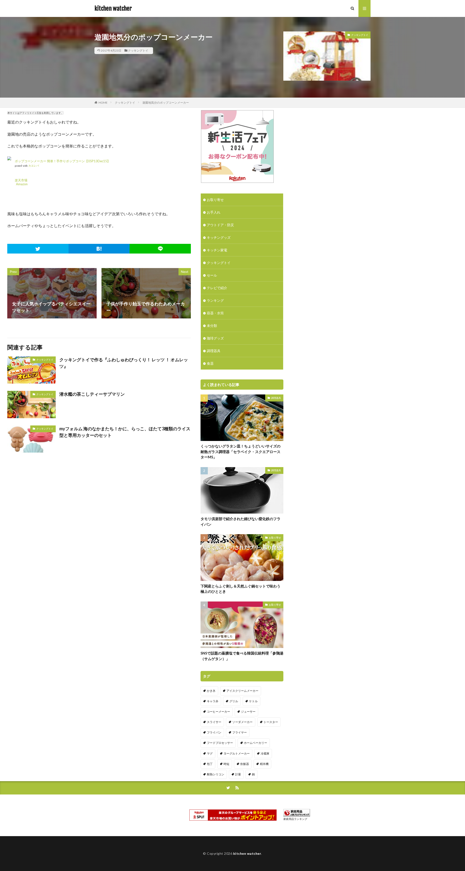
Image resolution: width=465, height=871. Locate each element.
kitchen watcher (113, 8)
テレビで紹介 (217, 288)
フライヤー (239, 732)
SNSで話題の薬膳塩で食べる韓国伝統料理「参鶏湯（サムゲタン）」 (242, 656)
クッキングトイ (138, 50)
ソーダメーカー (242, 722)
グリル (233, 701)
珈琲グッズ (215, 338)
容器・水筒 (215, 313)
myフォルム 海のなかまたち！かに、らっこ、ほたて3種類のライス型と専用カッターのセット (124, 432)
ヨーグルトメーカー (237, 753)
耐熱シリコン (215, 774)
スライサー (214, 722)
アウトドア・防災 (220, 225)
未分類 (212, 326)
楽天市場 (21, 180)
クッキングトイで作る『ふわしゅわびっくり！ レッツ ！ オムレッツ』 (123, 363)
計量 (238, 774)
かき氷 (211, 691)
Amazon (22, 184)
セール (212, 275)
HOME (103, 102)
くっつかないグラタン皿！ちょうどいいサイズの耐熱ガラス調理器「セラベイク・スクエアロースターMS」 (240, 451)
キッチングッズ (219, 237)
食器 (210, 363)
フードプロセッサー (220, 743)
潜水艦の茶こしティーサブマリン (92, 394)
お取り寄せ (215, 200)
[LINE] (160, 249)
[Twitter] (38, 249)
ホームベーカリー (255, 743)
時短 (226, 764)
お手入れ (213, 212)
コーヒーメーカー (218, 711)
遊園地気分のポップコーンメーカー (165, 102)
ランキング (215, 300)
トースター (271, 722)
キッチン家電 (217, 250)
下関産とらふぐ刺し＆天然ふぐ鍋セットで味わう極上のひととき (240, 589)
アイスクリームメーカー (242, 691)
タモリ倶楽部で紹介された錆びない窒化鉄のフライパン (240, 521)
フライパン (214, 732)
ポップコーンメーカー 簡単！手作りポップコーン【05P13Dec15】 (62, 161)
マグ (210, 753)
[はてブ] (99, 249)
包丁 (210, 764)
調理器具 (213, 351)
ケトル (253, 701)
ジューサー (248, 711)
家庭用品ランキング (295, 818)
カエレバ (33, 165)
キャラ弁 (212, 701)
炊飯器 (244, 764)
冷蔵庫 (265, 753)
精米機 (264, 764)
